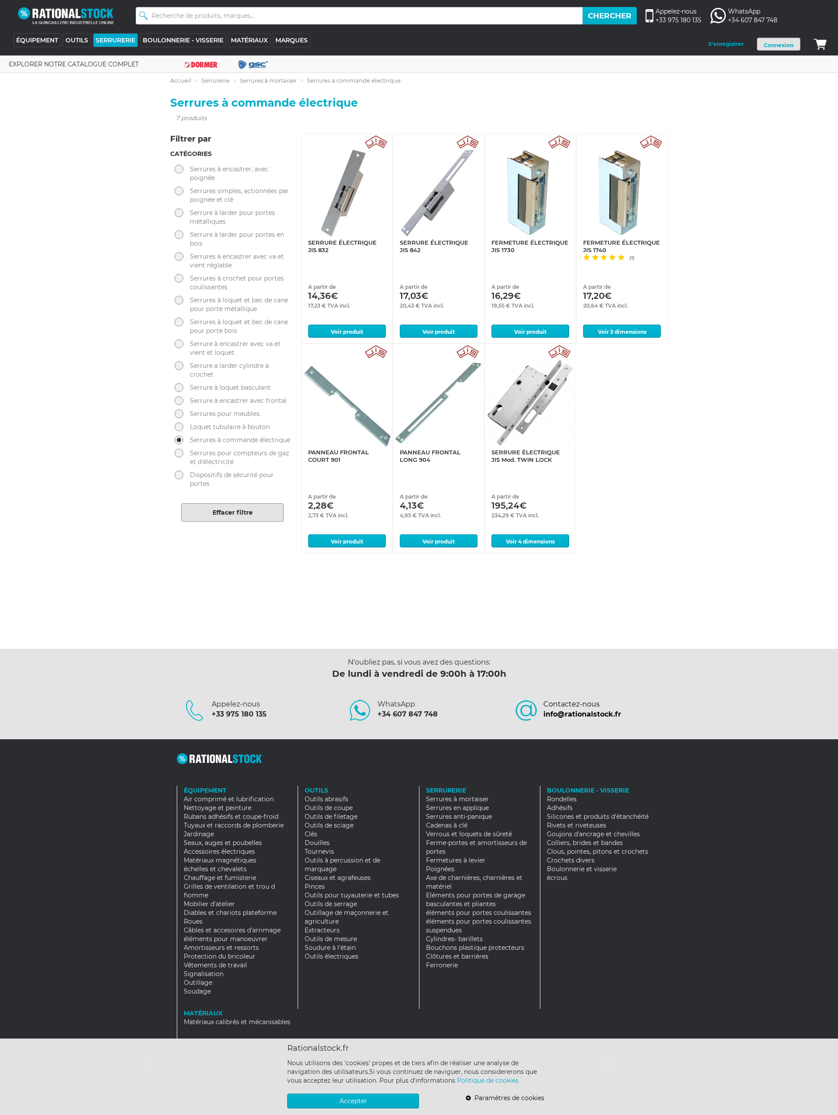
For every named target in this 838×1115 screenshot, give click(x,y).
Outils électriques (331, 956)
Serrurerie (215, 80)
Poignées (440, 869)
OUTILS (76, 40)
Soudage (197, 991)
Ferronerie (442, 965)
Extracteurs (322, 930)
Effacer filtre (233, 512)
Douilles (317, 843)
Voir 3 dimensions (622, 332)
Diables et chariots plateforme (230, 913)
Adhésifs (560, 808)
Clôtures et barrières (457, 956)
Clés (311, 834)
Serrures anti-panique (459, 817)
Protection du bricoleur (219, 956)
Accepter (353, 1101)
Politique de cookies (488, 1080)
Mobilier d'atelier (209, 904)
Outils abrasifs (326, 799)
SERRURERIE (115, 40)
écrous (557, 878)
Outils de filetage (331, 817)
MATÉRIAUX (249, 40)
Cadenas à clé (446, 825)
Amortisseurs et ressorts (221, 948)
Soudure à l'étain (330, 948)
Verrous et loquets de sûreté (469, 834)
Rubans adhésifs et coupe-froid (231, 817)
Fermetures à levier (455, 860)
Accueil (180, 80)
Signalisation (203, 974)
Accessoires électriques (219, 851)
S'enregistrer (726, 44)
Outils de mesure (331, 939)
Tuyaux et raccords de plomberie (234, 825)
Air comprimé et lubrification (229, 799)
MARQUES (291, 40)
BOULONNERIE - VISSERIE (183, 40)
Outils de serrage (331, 904)
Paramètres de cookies (507, 1098)
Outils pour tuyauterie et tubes (352, 895)
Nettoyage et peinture (217, 808)
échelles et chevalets (215, 869)
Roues (193, 921)
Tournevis (319, 851)
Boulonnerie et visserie (582, 869)
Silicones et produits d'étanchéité (598, 817)
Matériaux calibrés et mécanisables (237, 1022)
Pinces (315, 886)
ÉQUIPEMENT (37, 40)
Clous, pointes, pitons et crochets (597, 851)
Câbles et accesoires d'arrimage (232, 930)
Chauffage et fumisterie (220, 878)
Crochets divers (570, 860)
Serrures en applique (457, 808)
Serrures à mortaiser (268, 80)
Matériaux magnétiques (220, 860)
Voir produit (347, 332)
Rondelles (562, 799)
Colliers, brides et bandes (585, 843)
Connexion (778, 45)
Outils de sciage (329, 825)
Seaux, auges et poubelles (223, 843)
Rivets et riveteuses (576, 825)
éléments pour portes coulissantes (478, 913)
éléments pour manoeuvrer (226, 939)
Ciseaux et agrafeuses (338, 878)
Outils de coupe (329, 808)
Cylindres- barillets (454, 939)
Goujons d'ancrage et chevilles (593, 834)
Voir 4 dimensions (530, 541)
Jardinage (199, 834)
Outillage (198, 983)
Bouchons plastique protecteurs (475, 948)
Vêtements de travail (215, 965)
